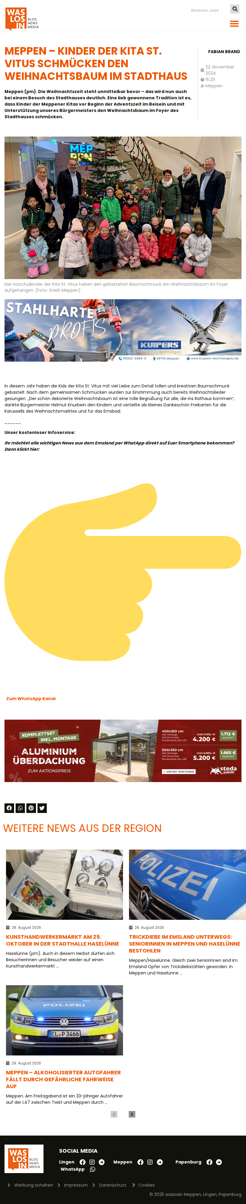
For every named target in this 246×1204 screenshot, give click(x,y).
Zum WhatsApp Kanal (31, 699)
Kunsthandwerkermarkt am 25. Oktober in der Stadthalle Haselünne (62, 940)
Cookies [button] (146, 1185)
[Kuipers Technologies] (123, 360)
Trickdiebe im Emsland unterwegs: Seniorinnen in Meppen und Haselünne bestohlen (184, 943)
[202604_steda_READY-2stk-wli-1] (123, 781)
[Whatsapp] (92, 1169)
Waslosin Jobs (205, 10)
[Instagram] (92, 1162)
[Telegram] (101, 1162)
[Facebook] (82, 1162)
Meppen (214, 86)
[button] (234, 9)
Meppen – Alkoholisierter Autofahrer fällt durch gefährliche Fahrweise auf (63, 1079)
